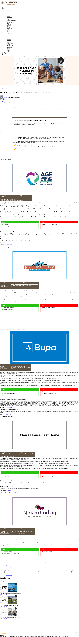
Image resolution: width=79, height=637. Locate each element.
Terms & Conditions (6, 632)
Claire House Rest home (6, 105)
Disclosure (4, 629)
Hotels (8, 26)
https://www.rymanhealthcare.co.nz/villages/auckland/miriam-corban (22, 529)
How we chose (5, 101)
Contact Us (4, 53)
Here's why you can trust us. (25, 86)
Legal (8, 29)
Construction (9, 22)
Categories (4, 8)
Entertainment (7, 9)
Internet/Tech (9, 28)
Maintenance (9, 30)
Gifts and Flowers (10, 45)
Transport (8, 34)
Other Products (9, 47)
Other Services (9, 31)
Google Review (7, 236)
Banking (8, 16)
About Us (4, 52)
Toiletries (8, 50)
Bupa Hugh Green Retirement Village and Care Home (12, 104)
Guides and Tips (8, 13)
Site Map (4, 633)
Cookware (9, 39)
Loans (8, 19)
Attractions (9, 11)
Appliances (9, 36)
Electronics (9, 40)
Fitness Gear (9, 42)
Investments (9, 18)
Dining (8, 23)
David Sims (5, 97)
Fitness (8, 12)
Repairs (8, 32)
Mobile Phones (9, 46)
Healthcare (9, 25)
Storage (8, 49)
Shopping (6, 35)
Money (6, 15)
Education (9, 24)
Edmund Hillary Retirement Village (8, 103)
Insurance (8, 27)
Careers (3, 628)
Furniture (8, 44)
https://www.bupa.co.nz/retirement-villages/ (17, 366)
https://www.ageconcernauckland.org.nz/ (17, 196)
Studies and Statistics (11, 33)
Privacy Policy (5, 630)
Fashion (8, 41)
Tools (8, 51)
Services (6, 21)
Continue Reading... (3, 594)
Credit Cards (9, 17)
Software (8, 48)
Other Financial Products (11, 20)
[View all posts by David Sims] (1, 97)
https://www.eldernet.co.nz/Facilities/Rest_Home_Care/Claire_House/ (22, 453)
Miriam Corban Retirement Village (8, 107)
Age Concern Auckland (6, 102)
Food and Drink (10, 43)
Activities (8, 10)
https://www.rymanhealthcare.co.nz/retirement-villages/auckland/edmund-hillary (24, 284)
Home (3, 7)
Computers (9, 38)
